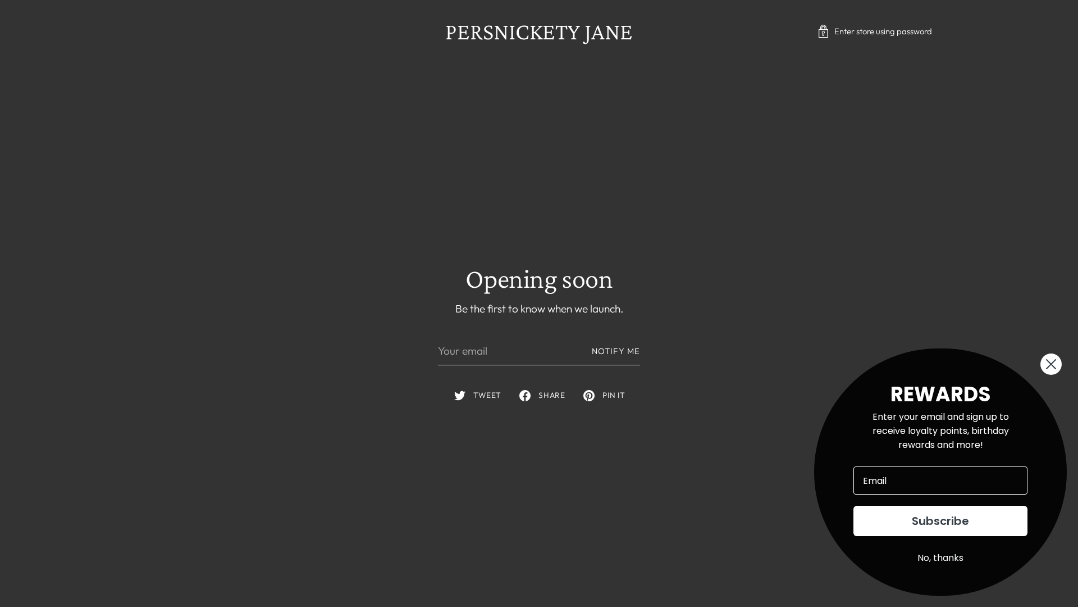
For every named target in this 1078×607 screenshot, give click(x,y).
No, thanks (940, 557)
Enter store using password (883, 31)
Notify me (616, 351)
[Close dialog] (1051, 364)
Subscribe (940, 521)
